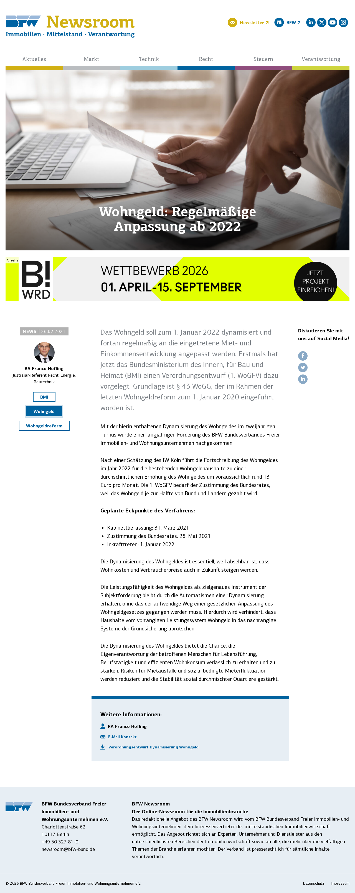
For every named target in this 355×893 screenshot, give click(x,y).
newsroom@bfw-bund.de (68, 849)
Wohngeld (44, 411)
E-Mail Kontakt (122, 736)
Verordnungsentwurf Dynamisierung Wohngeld (153, 747)
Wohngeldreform (44, 425)
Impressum (340, 883)
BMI (44, 397)
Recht (206, 59)
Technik (149, 59)
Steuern (263, 59)
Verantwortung (320, 59)
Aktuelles (34, 59)
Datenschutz (313, 883)
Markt (91, 59)
